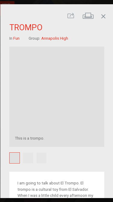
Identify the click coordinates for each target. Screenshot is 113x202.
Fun (16, 38)
